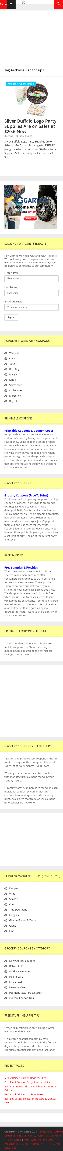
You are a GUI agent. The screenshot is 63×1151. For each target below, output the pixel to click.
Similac (13, 899)
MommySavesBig (12, 1139)
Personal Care (17, 987)
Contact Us (10, 1135)
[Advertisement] (31, 37)
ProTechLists (30, 1139)
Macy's (13, 374)
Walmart (14, 353)
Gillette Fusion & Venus (22, 920)
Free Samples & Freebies (21, 567)
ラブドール (46, 1143)
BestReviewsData (30, 1143)
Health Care (16, 976)
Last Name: (11, 287)
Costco (13, 358)
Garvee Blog (10, 1147)
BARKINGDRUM (12, 1143)
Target (12, 363)
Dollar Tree (15, 390)
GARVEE (32, 1135)
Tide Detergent (18, 909)
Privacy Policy (46, 1131)
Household (15, 982)
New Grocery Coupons (22, 960)
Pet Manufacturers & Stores (25, 992)
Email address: (13, 301)
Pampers (14, 888)
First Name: (11, 272)
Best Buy (14, 369)
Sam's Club (15, 385)
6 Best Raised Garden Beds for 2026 (25, 1078)
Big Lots (13, 401)
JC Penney (15, 395)
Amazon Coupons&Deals (21, 83)
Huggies (14, 915)
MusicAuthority (45, 1139)
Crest (12, 904)
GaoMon (42, 1135)
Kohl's (12, 379)
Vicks (12, 893)
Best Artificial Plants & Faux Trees (23, 1094)
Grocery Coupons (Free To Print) (26, 495)
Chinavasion (55, 1135)
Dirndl (57, 1143)
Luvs (12, 931)
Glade (12, 925)
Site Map (21, 1135)
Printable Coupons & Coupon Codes (29, 431)
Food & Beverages (19, 971)
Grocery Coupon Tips (21, 998)
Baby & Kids (16, 966)
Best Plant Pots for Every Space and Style (28, 1082)
